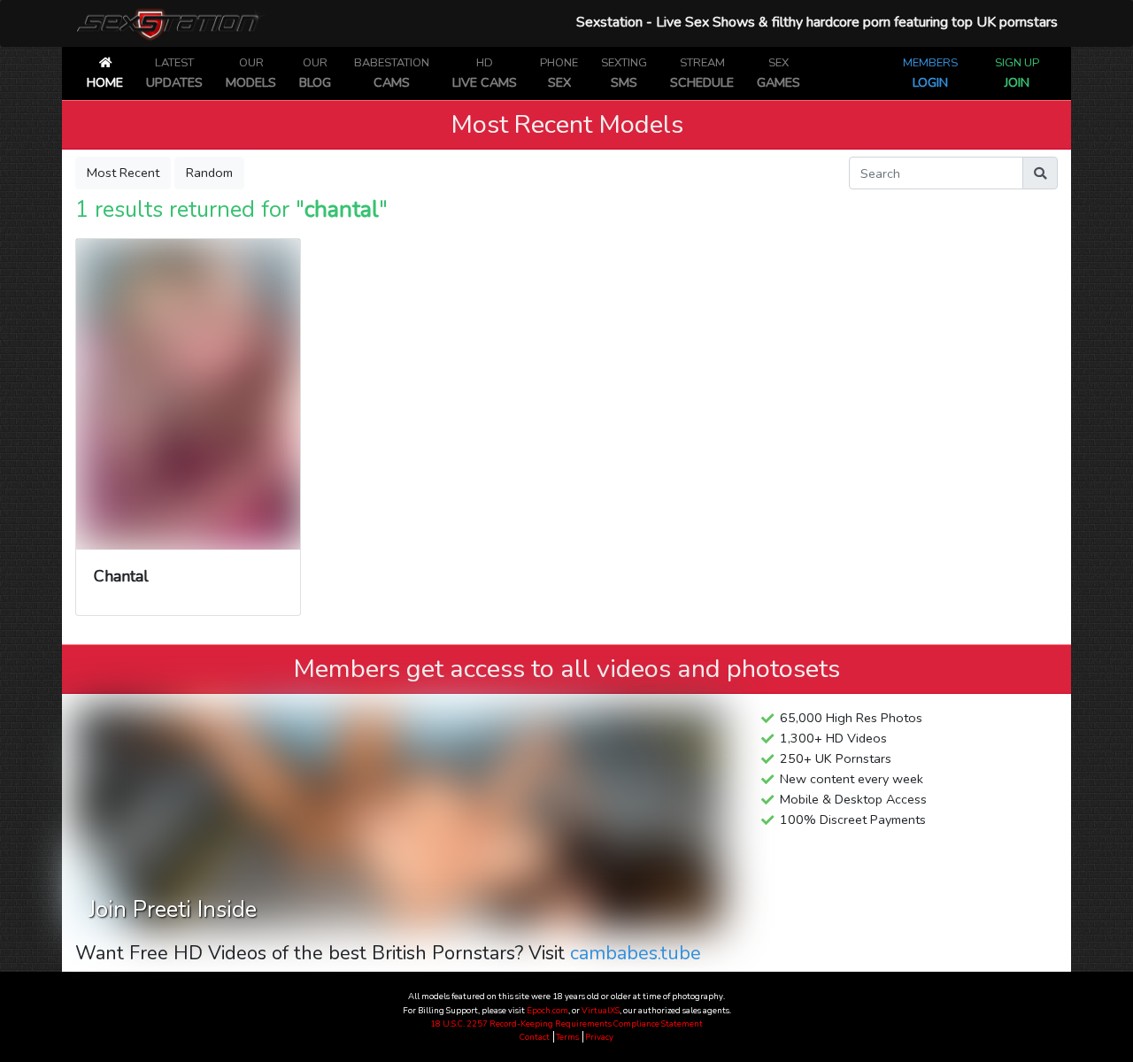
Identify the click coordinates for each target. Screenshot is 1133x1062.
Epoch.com (547, 1010)
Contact (535, 1037)
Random (209, 172)
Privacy (599, 1037)
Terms (568, 1037)
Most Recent (123, 172)
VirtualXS (601, 1010)
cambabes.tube (635, 953)
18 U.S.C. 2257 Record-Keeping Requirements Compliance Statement (566, 1023)
